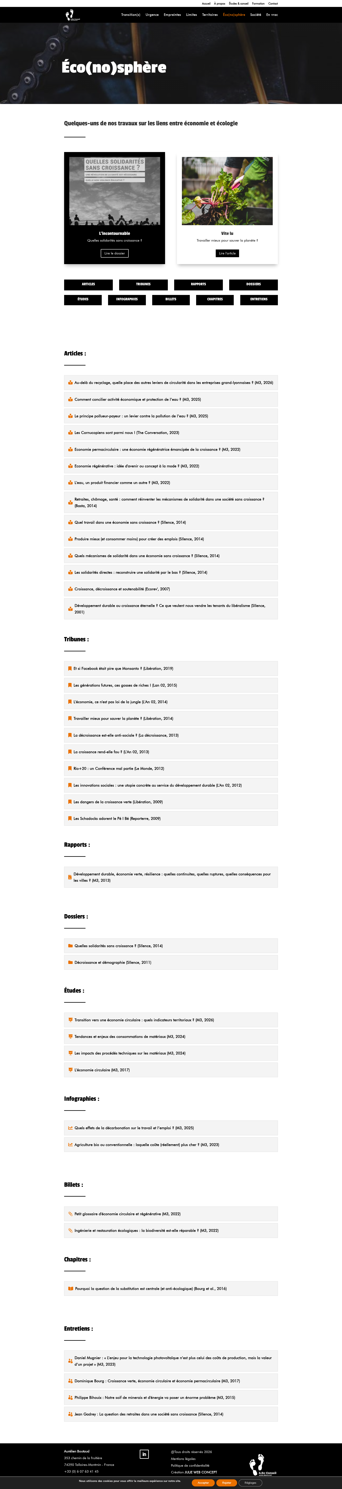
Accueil (206, 3)
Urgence (152, 15)
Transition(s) (131, 15)
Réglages (250, 1483)
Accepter (203, 1483)
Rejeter (226, 1483)
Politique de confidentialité (190, 1465)
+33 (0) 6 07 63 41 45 (81, 1471)
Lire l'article (227, 253)
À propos (219, 3)
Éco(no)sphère (234, 15)
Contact (273, 3)
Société (255, 15)
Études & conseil (238, 3)
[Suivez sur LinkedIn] (144, 1454)
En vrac (272, 15)
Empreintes (172, 15)
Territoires (210, 15)
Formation (258, 3)
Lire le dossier (114, 253)
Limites (191, 15)
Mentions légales (183, 1459)
